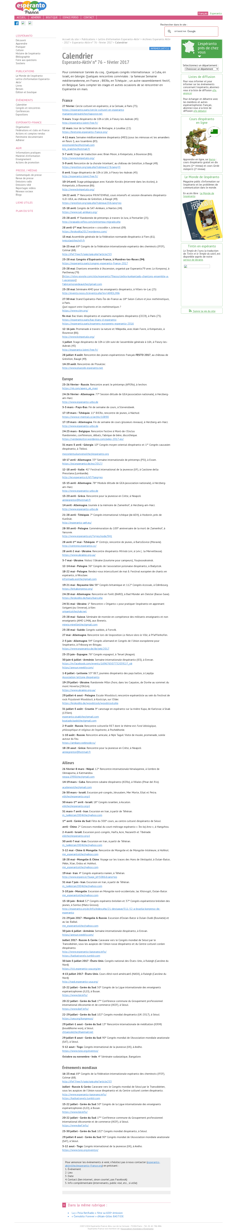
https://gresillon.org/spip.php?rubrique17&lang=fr (91, 167)
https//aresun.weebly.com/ (78, 667)
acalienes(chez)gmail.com (77, 787)
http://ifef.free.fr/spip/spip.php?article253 (87, 254)
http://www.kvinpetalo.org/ (78, 158)
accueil (21, 17)
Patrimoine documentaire (29, 136)
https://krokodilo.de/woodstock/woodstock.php (90, 703)
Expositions (22, 114)
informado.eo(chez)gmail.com (79, 579)
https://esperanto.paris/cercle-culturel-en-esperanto (93, 109)
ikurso (212, 159)
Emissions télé (23, 184)
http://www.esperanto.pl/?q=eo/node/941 (87, 536)
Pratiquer (21, 46)
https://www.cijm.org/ (75, 310)
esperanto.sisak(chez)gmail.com (80, 716)
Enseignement (23, 159)
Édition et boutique (26, 92)
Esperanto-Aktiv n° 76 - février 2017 (92, 42)
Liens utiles (24, 202)
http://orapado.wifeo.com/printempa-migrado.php (91, 221)
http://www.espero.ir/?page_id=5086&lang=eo (89, 877)
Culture (20, 50)
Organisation (22, 127)
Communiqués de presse (29, 175)
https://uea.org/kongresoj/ (77, 1018)
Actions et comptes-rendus (30, 133)
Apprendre (21, 43)
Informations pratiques (28, 152)
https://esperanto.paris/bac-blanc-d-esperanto (89, 319)
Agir (19, 148)
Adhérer (20, 140)
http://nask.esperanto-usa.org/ (80, 981)
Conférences (22, 111)
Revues (19, 89)
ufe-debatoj (199, 111)
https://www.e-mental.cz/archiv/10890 (85, 417)
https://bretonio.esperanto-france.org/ (85, 132)
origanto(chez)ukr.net (74, 611)
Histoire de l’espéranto (28, 53)
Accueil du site (70, 39)
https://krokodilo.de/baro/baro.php (82, 598)
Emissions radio (24, 181)
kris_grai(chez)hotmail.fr (76, 149)
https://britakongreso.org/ (77, 588)
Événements (24, 100)
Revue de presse (24, 178)
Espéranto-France (29, 122)
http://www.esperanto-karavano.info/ (84, 951)
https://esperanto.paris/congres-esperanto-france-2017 (95, 263)
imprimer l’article (160, 48)
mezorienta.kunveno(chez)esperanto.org (85, 454)
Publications (25, 71)
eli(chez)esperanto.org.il (76, 796)
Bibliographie (23, 56)
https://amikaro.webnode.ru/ (79, 742)
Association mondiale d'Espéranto (137, 1228)
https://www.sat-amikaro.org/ (79, 212)
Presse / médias (26, 170)
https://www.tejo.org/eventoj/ (80, 1051)
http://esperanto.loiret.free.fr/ (80, 122)
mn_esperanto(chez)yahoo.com (80, 854)
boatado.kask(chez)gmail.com (79, 720)
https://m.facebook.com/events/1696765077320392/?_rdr (97, 663)
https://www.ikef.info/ (75, 1008)
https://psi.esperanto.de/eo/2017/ (82, 463)
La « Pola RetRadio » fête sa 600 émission (97, 1213)
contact (89, 17)
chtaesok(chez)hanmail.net (77, 1032)
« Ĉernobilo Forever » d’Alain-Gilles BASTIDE (98, 1216)
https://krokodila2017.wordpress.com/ (84, 231)
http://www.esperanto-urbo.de (80, 402)
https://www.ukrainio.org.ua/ (79, 555)
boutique (52, 17)
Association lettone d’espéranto (80, 677)
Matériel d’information (28, 156)
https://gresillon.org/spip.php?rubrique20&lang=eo (91, 203)
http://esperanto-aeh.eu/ (77, 522)
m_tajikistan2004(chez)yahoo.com (82, 815)
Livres (19, 85)
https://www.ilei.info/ (75, 995)
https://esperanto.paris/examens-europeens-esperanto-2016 (98, 323)
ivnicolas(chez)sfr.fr (73, 240)
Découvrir (21, 40)
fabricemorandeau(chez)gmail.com (82, 284)
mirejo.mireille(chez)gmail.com (80, 624)
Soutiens (20, 63)
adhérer (36, 17)
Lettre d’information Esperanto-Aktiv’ (33, 80)
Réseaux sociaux (24, 191)
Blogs (19, 194)
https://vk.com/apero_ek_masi (80, 388)
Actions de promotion (27, 162)
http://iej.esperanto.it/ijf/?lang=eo (82, 477)
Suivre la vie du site (201, 311)
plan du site (24, 211)
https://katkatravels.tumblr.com (81, 955)
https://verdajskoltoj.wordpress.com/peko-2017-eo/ (93, 439)
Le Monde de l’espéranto (29, 75)
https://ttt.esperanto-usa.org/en (81, 968)
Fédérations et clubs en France (32, 130)
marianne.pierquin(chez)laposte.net (82, 113)
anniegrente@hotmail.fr (76, 500)
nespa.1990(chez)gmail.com (78, 776)
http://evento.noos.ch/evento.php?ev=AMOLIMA (91, 293)
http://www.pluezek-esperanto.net (82, 368)
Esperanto (216, 13)
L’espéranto (24, 35)
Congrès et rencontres (28, 108)
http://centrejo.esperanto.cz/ (79, 545)
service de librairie (193, 259)
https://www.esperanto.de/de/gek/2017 (85, 648)
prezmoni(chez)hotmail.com (78, 145)
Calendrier (21, 104)
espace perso (70, 17)
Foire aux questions (26, 60)
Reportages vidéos (26, 188)
